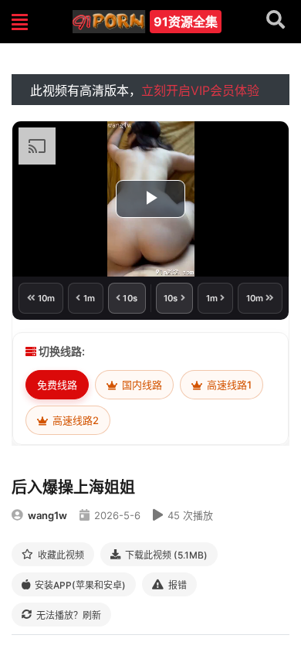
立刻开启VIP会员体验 (200, 90)
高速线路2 (74, 420)
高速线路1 (228, 385)
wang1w (47, 515)
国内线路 (141, 385)
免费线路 (57, 385)
